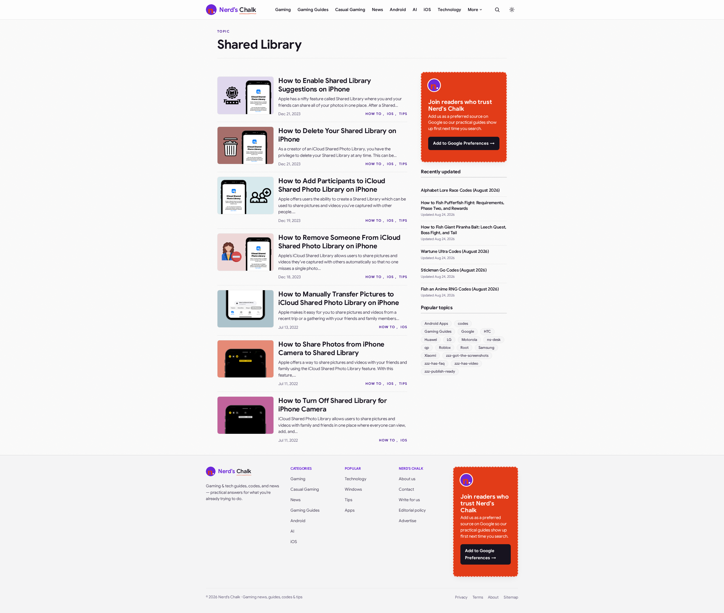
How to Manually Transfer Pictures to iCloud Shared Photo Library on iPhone (338, 298)
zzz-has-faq (435, 363)
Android (398, 9)
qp (427, 347)
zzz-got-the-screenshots (467, 355)
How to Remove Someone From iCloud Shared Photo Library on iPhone (339, 241)
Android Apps (436, 323)
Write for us (409, 499)
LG (449, 339)
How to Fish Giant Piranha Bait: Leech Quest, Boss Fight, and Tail (463, 230)
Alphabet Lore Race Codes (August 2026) (460, 190)
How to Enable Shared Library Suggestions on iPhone (324, 84)
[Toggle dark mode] (512, 9)
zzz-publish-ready (440, 371)
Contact (406, 489)
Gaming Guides (313, 9)
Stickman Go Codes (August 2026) (453, 270)
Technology (449, 9)
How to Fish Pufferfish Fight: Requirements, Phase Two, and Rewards (462, 205)
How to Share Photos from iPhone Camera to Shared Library (331, 348)
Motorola (469, 339)
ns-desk (494, 339)
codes (463, 323)
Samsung (486, 347)
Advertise (407, 520)
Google (467, 331)
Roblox (445, 347)
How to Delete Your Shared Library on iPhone (337, 135)
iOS (427, 9)
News (377, 9)
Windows (353, 489)
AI (415, 9)
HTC (487, 331)
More (473, 9)
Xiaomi (430, 355)
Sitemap (511, 597)
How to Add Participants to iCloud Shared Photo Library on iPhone (331, 185)
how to (373, 114)
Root (464, 347)
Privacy (461, 597)
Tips (403, 114)
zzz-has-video (466, 363)
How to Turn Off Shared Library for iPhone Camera (332, 404)
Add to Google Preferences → (464, 143)
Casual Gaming (350, 9)
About (493, 597)
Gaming (283, 9)
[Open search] (497, 9)
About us (407, 478)
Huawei (431, 339)
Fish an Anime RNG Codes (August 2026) (460, 289)
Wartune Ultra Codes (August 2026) (455, 251)
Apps (350, 510)
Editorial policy (412, 510)
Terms (478, 597)
